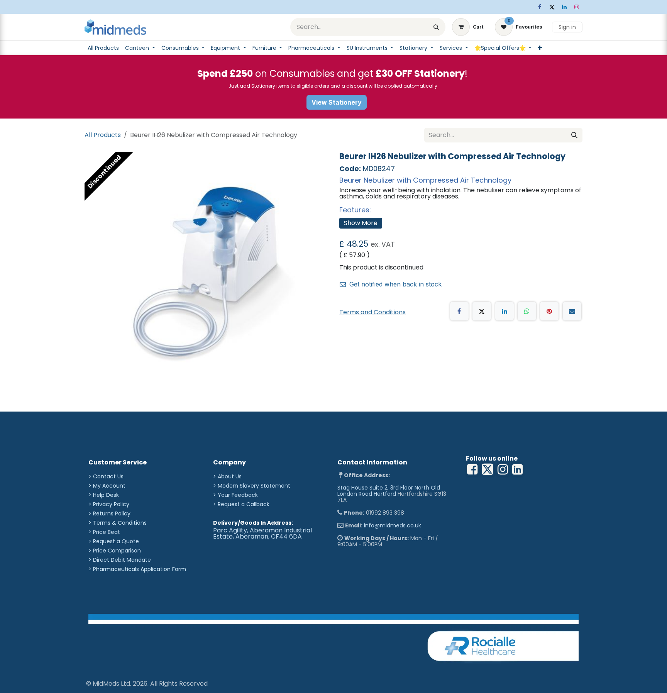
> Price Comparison (114, 550)
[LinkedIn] (564, 7)
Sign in (567, 27)
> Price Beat (104, 532)
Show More (361, 223)
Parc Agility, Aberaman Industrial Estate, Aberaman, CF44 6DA (262, 533)
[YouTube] (517, 469)
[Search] (436, 27)
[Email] (572, 311)
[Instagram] (576, 7)
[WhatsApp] (527, 311)
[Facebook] (539, 7)
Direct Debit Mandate (122, 560)
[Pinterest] (549, 311)
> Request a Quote (113, 541)
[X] (552, 7)
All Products (103, 134)
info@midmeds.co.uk (392, 525)
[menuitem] (103, 48)
